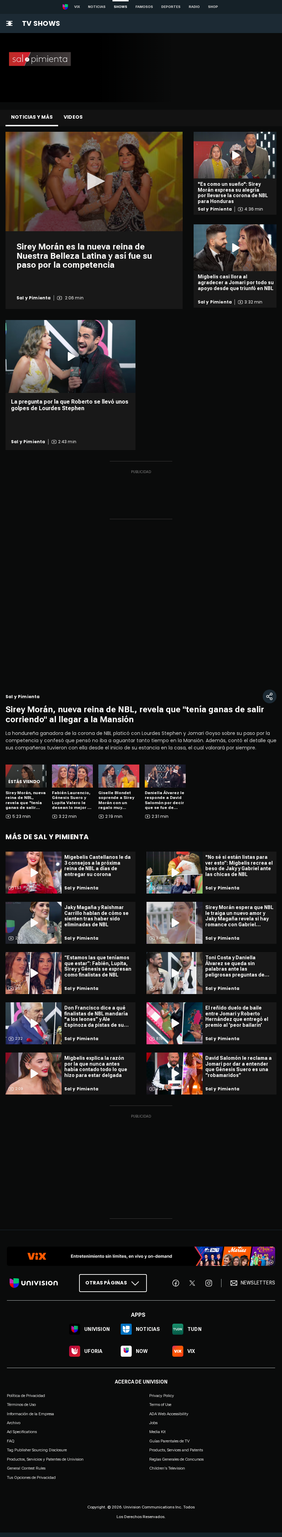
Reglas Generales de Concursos (176, 1458)
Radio (194, 7)
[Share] (269, 696)
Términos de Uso (21, 1404)
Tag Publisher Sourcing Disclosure (37, 1450)
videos (73, 117)
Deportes (171, 7)
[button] (94, 181)
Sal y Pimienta (34, 298)
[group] (32, 672)
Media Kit (157, 1431)
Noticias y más (32, 117)
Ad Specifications (22, 1431)
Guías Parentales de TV (169, 1441)
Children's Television (167, 1468)
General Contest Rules (26, 1468)
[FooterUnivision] (34, 1283)
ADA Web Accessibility (168, 1413)
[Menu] (9, 23)
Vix (77, 7)
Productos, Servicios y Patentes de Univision (45, 1458)
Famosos (144, 7)
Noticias (97, 7)
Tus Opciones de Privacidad (31, 1477)
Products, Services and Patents (176, 1450)
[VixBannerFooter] (141, 1256)
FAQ (10, 1441)
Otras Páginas (106, 1282)
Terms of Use (160, 1404)
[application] (94, 181)
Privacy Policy (161, 1395)
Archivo (13, 1422)
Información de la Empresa (30, 1413)
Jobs (153, 1422)
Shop (213, 7)
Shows (120, 7)
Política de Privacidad (26, 1395)
